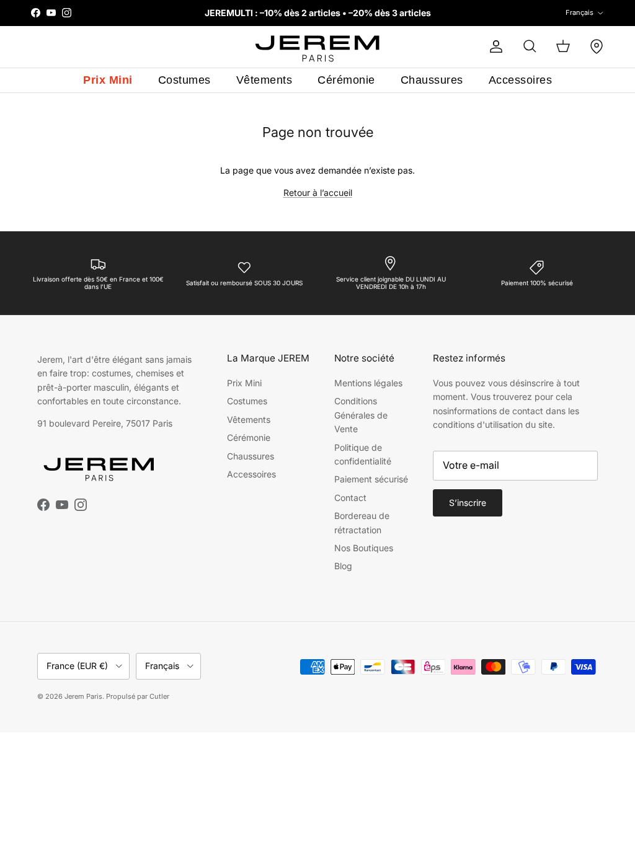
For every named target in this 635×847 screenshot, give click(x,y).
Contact (350, 497)
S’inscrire (467, 502)
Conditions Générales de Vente (361, 415)
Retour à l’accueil (317, 192)
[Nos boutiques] (596, 46)
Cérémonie (346, 80)
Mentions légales (368, 383)
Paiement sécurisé (371, 479)
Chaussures (432, 80)
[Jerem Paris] (318, 47)
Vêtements (264, 80)
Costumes (184, 80)
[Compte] (494, 46)
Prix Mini (108, 80)
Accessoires (521, 80)
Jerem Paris (83, 696)
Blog (343, 566)
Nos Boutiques (363, 548)
